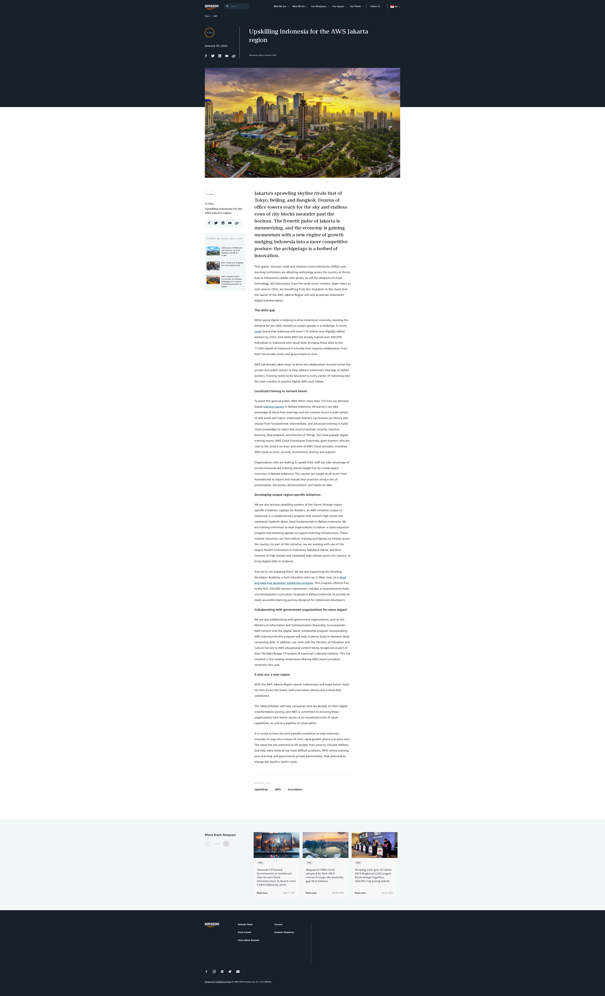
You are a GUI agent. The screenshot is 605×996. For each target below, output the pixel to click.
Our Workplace (318, 6)
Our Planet (355, 6)
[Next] (226, 844)
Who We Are (280, 6)
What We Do (298, 6)
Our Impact (338, 6)
